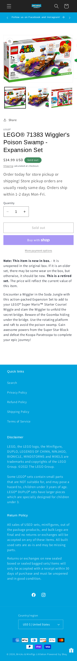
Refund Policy (17, 402)
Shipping (8, 165)
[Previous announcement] (7, 18)
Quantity (9, 203)
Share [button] (13, 120)
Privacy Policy (17, 392)
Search (12, 383)
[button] (9, 6)
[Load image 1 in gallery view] (15, 97)
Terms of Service (19, 421)
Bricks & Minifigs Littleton (31, 654)
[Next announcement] (70, 18)
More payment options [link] (38, 250)
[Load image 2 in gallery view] (38, 97)
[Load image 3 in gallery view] (61, 97)
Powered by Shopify (58, 654)
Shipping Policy (18, 412)
